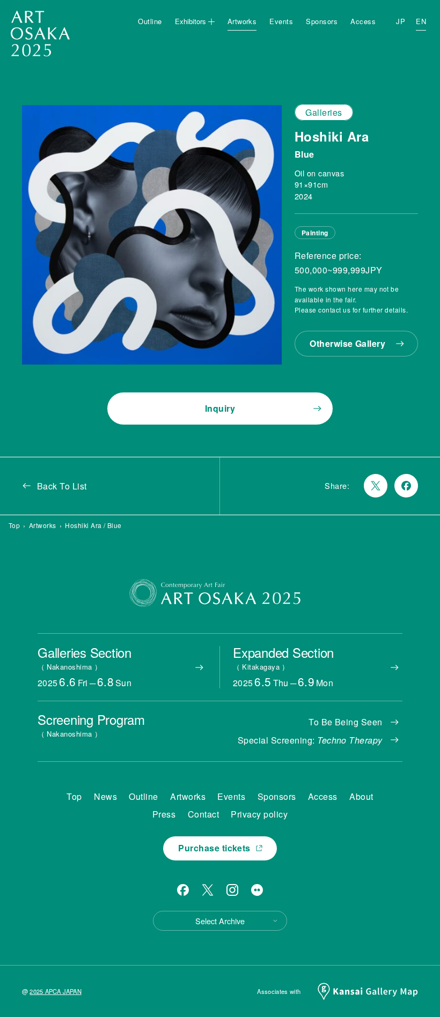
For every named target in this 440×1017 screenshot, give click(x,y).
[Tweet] (375, 486)
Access (363, 21)
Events (281, 21)
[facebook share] (406, 486)
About (361, 796)
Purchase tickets (214, 848)
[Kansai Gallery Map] (368, 991)
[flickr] (257, 890)
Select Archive (220, 920)
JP (400, 21)
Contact (203, 814)
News (105, 796)
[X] (208, 890)
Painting (315, 232)
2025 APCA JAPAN (55, 991)
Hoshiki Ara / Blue (93, 525)
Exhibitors (190, 21)
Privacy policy (259, 814)
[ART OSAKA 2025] (40, 33)
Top (14, 525)
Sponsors (322, 21)
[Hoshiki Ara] (152, 235)
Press (163, 814)
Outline (150, 21)
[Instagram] (232, 890)
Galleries (323, 112)
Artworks (242, 21)
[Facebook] (183, 890)
